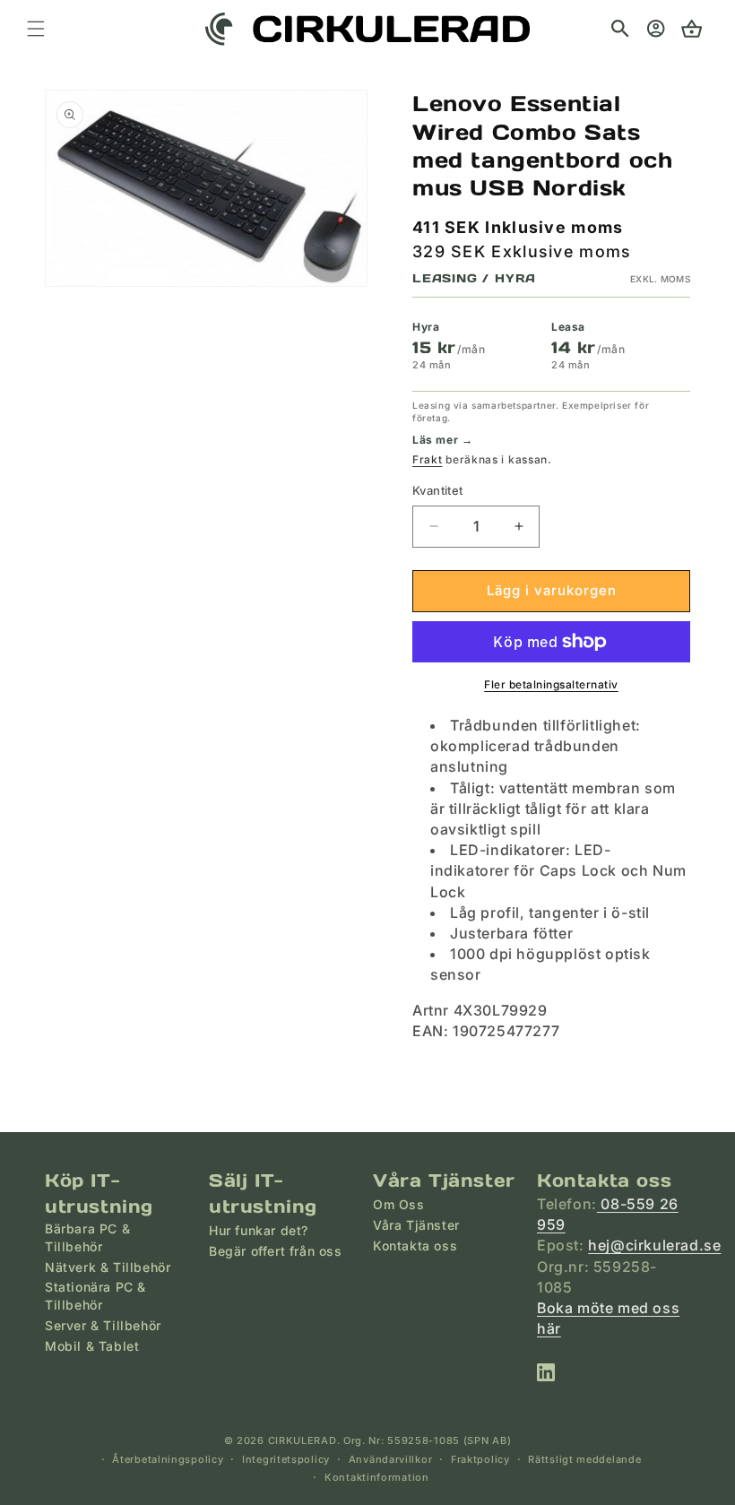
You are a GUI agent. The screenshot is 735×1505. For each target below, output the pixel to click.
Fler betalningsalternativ (551, 684)
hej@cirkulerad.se (654, 1245)
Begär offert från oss (275, 1250)
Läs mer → (442, 439)
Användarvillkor (391, 1459)
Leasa (568, 326)
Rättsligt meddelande (584, 1459)
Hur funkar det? (258, 1230)
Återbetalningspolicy (167, 1459)
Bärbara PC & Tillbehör (87, 1237)
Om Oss (399, 1204)
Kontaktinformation (376, 1477)
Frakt (427, 459)
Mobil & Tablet (92, 1346)
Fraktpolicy (480, 1459)
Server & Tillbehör (103, 1325)
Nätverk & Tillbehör (107, 1267)
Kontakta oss (415, 1245)
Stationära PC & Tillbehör (95, 1295)
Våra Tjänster (416, 1225)
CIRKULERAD (302, 1440)
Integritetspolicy (286, 1459)
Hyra (425, 326)
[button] (620, 28)
